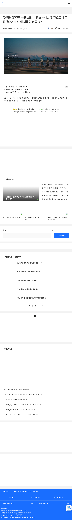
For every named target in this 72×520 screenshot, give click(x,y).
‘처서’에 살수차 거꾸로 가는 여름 (26, 280)
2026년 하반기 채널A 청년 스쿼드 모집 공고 (26, 491)
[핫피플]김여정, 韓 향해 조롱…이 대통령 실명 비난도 (20, 410)
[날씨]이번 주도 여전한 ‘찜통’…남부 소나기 (29, 263)
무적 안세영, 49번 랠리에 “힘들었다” (16, 400)
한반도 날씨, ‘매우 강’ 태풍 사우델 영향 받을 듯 (16, 390)
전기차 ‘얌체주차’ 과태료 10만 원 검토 (28, 272)
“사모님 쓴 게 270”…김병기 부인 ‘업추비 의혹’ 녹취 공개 (21, 415)
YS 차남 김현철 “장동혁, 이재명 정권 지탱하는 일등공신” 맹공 (23, 395)
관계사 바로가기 (43, 503)
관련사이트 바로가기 (8, 503)
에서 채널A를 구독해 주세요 (23, 109)
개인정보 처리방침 (35, 497)
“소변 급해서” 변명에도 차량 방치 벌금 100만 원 (31, 298)
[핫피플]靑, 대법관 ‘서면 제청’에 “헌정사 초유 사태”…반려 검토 (23, 405)
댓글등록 (62, 236)
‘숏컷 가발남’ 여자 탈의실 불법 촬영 (27, 289)
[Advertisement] (36, 470)
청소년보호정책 (58, 497)
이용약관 (11, 497)
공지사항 (6, 491)
